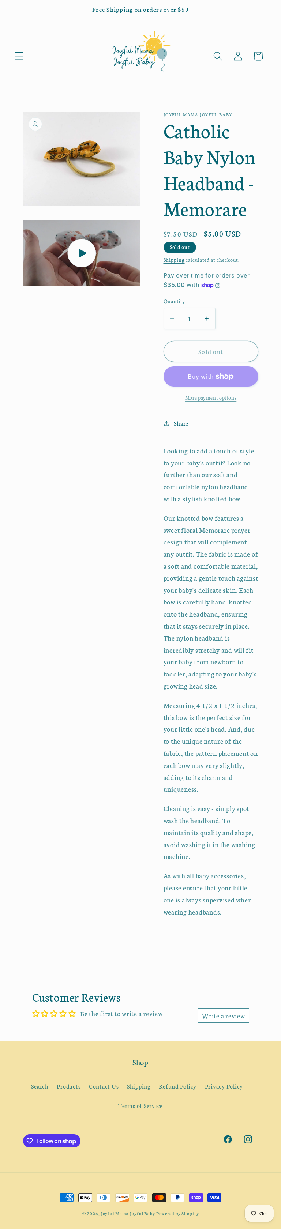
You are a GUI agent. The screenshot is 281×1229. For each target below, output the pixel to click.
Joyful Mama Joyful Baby (128, 1213)
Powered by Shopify (177, 1213)
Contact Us (104, 1086)
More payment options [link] (211, 397)
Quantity (174, 301)
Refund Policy (177, 1086)
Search (40, 1086)
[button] (19, 56)
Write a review (223, 1015)
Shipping (174, 259)
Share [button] (181, 423)
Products (68, 1086)
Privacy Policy (224, 1086)
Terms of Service (140, 1105)
